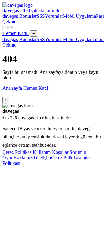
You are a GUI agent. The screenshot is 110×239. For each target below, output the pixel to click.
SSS (41, 16)
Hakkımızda (25, 157)
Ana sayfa (12, 88)
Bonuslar (28, 16)
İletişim (44, 157)
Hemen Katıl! (15, 33)
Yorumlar (54, 16)
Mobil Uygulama (79, 16)
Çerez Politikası (17, 152)
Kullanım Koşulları (51, 152)
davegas (10, 16)
